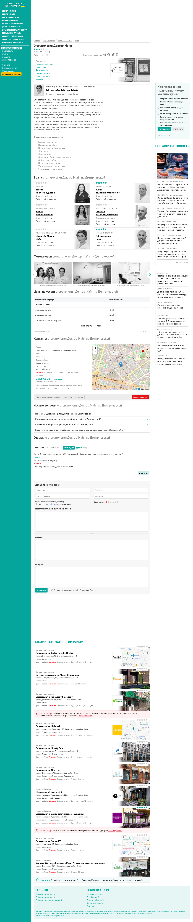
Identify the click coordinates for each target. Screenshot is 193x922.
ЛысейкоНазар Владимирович (107, 213)
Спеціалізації (93, 897)
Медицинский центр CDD (49, 791)
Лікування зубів (9, 11)
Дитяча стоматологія (11, 27)
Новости (6, 57)
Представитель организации (48, 397)
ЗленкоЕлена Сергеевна (44, 213)
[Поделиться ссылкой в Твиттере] (113, 55)
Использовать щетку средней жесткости (172, 109)
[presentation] (35, 274)
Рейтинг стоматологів (45, 897)
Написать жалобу (140, 397)
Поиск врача (7, 51)
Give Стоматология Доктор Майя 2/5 (111, 502)
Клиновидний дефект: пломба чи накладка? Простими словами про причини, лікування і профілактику (172, 322)
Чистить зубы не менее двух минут (171, 103)
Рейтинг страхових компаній (49, 900)
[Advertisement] (92, 18)
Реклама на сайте (95, 894)
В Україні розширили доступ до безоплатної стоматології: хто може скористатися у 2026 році (171, 254)
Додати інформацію (96, 900)
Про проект (92, 906)
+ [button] (95, 347)
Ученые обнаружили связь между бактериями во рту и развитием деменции (172, 214)
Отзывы (39, 79)
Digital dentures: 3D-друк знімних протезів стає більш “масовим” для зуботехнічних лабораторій (172, 187)
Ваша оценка (99, 502)
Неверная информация (73, 397)
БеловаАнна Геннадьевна (45, 191)
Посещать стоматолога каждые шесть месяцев (172, 124)
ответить (143, 473)
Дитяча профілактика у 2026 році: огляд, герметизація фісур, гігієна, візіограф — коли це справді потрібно (172, 295)
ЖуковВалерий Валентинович (108, 191)
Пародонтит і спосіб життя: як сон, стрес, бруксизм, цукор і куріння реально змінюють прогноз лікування (171, 362)
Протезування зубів (10, 17)
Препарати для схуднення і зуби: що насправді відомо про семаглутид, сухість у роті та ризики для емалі (172, 279)
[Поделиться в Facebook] (108, 55)
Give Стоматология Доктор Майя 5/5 (118, 502)
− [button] (95, 351)
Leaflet (136, 388)
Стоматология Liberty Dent (50, 748)
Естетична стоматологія (12, 42)
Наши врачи (41, 67)
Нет (47, 504)
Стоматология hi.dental (48, 726)
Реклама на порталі (9, 68)
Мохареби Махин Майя (62, 90)
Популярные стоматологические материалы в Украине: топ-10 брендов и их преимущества (172, 227)
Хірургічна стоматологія (13, 39)
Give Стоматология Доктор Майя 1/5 (109, 502)
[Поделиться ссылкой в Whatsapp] (117, 55)
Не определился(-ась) (62, 504)
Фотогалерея (42, 70)
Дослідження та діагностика (14, 30)
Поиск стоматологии (11, 48)
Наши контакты (43, 76)
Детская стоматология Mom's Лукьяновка (57, 674)
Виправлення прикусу (11, 33)
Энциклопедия (9, 60)
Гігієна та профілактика (12, 24)
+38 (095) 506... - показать (49, 380)
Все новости (182, 262)
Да (40, 504)
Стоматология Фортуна (48, 770)
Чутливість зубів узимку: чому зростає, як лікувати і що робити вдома (172, 348)
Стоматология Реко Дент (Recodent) (54, 696)
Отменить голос (106, 502)
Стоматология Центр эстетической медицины (60, 813)
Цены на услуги (43, 73)
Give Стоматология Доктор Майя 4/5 (115, 502)
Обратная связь (8, 71)
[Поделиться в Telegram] (104, 55)
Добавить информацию (11, 74)
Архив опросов (164, 135)
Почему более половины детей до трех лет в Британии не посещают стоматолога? (171, 241)
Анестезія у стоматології (12, 36)
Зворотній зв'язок (95, 903)
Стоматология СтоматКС (48, 841)
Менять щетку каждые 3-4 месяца (174, 113)
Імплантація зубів (10, 20)
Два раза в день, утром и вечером (174, 98)
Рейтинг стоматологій (46, 894)
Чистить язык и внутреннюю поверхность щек (171, 118)
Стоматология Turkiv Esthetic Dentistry (56, 653)
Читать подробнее (85, 715)
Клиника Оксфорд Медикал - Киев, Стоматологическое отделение (70, 863)
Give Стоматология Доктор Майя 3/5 (113, 502)
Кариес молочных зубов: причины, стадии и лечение (170, 306)
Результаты (178, 129)
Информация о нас (44, 64)
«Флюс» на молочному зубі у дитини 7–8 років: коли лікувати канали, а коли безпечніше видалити (172, 336)
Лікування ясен (8, 14)
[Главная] (16, 5)
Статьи (5, 54)
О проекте (6, 65)
